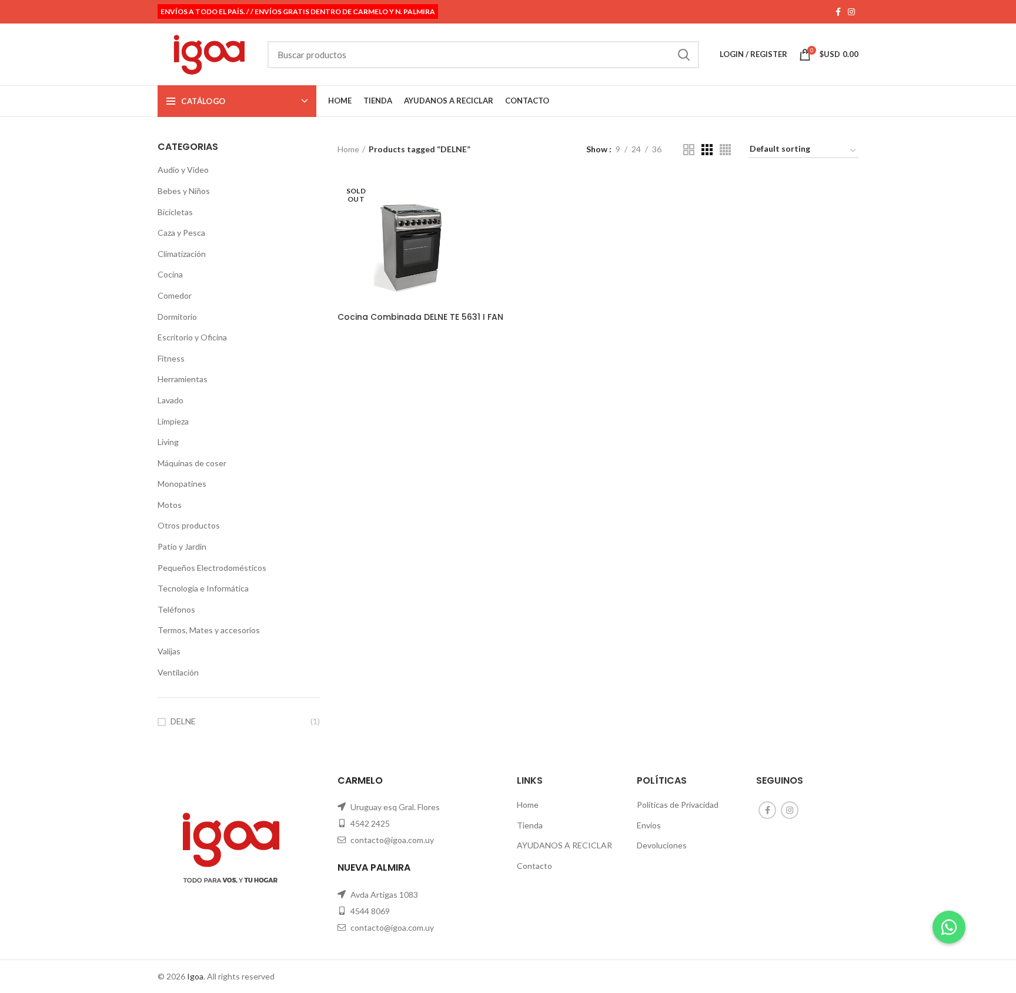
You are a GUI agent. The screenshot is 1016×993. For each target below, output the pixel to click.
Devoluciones (662, 845)
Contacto (534, 866)
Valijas (169, 651)
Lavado (170, 400)
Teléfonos (176, 609)
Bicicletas (175, 212)
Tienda (530, 825)
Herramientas (183, 379)
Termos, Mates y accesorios (209, 630)
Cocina (170, 274)
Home (348, 149)
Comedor (175, 295)
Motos (170, 505)
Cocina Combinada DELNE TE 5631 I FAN (420, 317)
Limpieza (173, 421)
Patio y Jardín (182, 546)
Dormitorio (177, 317)
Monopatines (182, 484)
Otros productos (189, 525)
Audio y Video (183, 170)
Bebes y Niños (184, 191)
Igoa (195, 976)
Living (168, 442)
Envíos (649, 825)
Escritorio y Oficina (192, 337)
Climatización (182, 254)
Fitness (171, 358)
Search (683, 54)
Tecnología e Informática (203, 588)
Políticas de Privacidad (677, 805)
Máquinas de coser (192, 463)
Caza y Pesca (181, 233)
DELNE (183, 721)
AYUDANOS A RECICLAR (564, 845)
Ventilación (178, 672)
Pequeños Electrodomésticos (212, 568)
